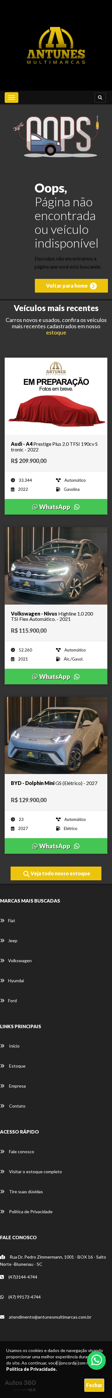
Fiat (11, 920)
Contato (17, 1106)
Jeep (12, 940)
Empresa (17, 1086)
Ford (12, 1000)
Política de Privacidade (30, 1211)
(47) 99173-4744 (24, 1297)
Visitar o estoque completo (35, 1171)
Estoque (17, 1066)
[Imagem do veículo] (56, 396)
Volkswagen (20, 960)
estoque (56, 332)
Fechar (94, 1385)
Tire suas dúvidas (25, 1191)
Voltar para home (67, 286)
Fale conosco (21, 1151)
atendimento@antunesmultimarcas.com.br (49, 1317)
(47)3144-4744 (22, 1277)
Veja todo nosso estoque (60, 873)
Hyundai (16, 980)
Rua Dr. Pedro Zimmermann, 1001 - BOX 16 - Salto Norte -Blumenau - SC (53, 1260)
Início (14, 1045)
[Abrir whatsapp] (96, 1359)
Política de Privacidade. (31, 1369)
